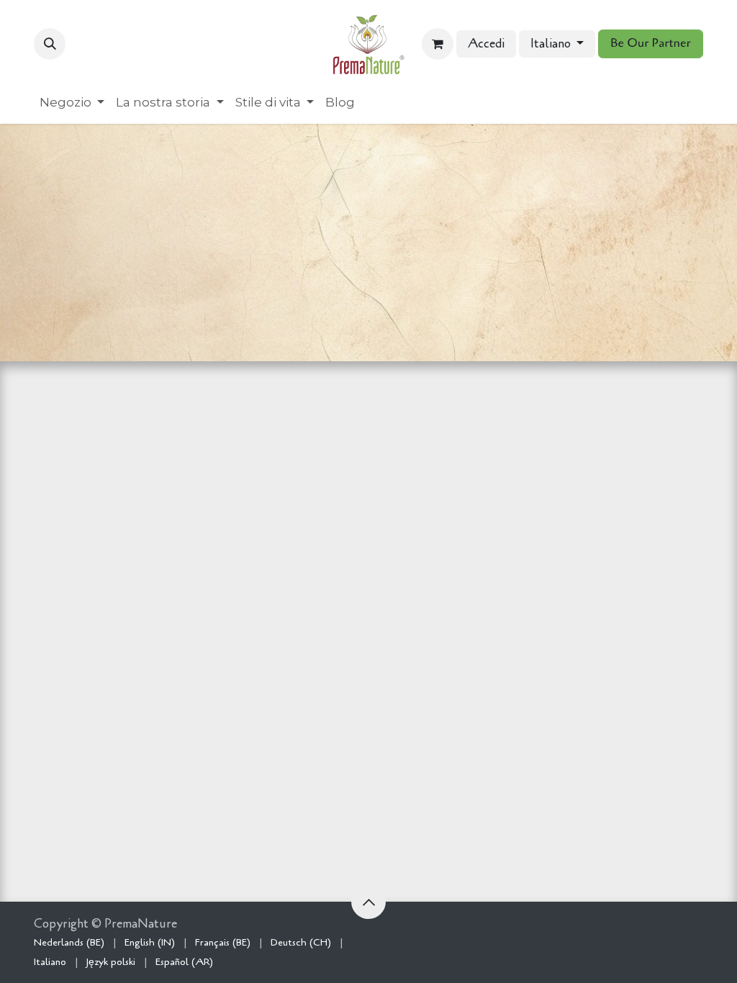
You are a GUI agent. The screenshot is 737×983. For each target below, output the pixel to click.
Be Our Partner (650, 43)
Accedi (486, 43)
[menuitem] (72, 103)
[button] (49, 44)
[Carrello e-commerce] (437, 44)
